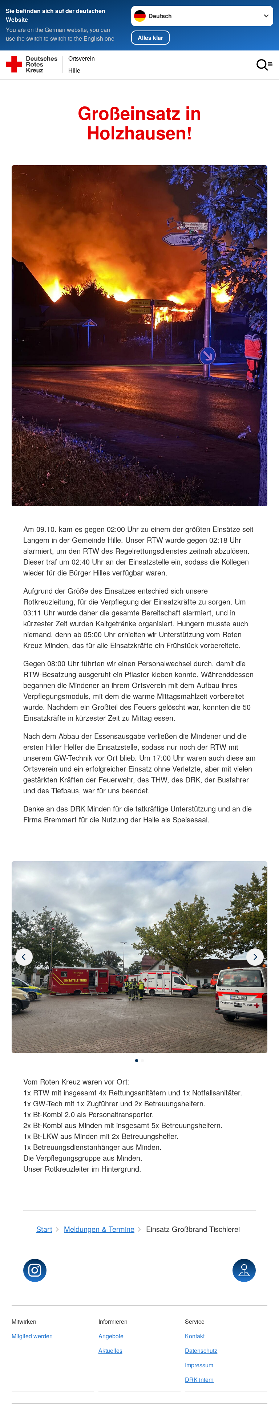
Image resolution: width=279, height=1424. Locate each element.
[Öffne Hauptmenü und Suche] (264, 65)
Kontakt (195, 1336)
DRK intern (199, 1379)
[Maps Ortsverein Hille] (244, 1270)
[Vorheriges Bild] (255, 957)
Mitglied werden (32, 1336)
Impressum (199, 1365)
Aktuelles (110, 1350)
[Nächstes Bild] (24, 957)
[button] (136, 1060)
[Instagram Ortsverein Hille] (34, 1270)
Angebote (111, 1336)
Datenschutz (201, 1350)
